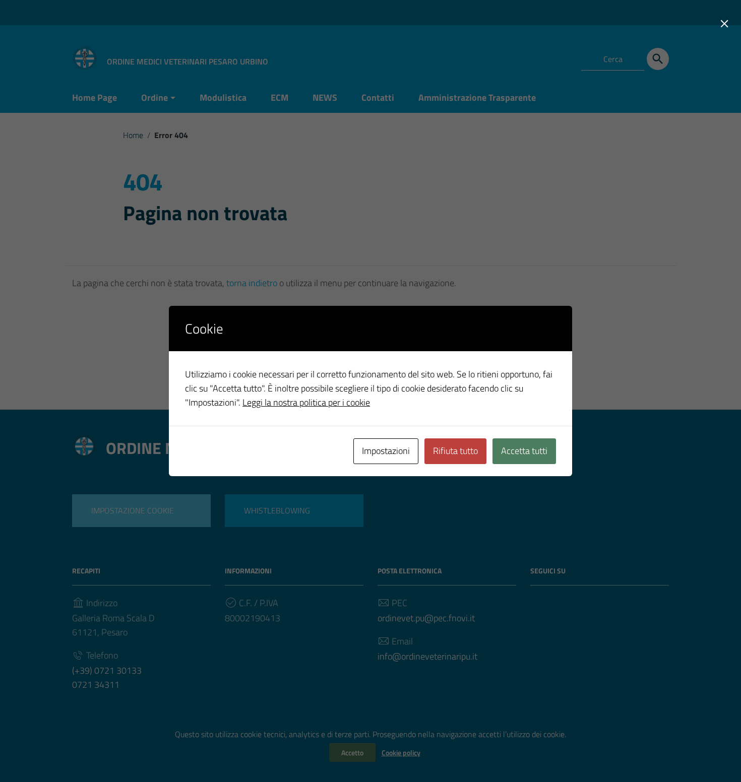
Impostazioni (386, 451)
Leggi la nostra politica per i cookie (306, 402)
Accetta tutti (524, 451)
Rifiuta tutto (455, 451)
